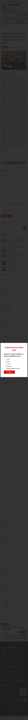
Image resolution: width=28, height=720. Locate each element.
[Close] (26, 344)
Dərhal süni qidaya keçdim (13, 368)
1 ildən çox (9, 366)
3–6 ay (8, 361)
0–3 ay (8, 359)
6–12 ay (8, 363)
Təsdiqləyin (9, 372)
